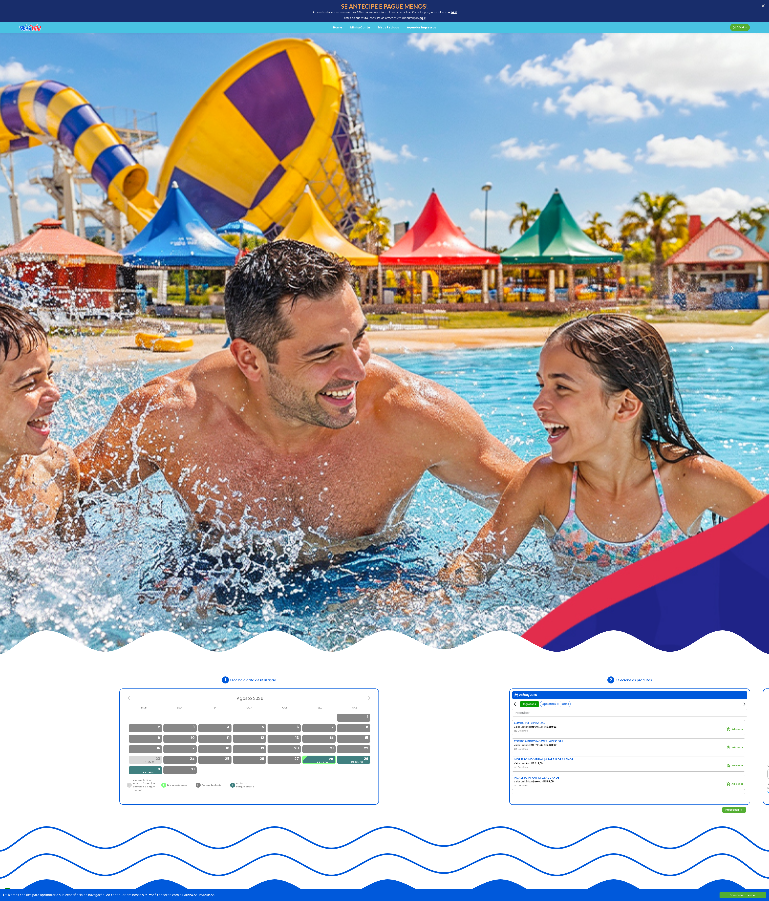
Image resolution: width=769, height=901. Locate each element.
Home (337, 27)
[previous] (38, 348)
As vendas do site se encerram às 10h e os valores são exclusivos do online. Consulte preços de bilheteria (384, 12)
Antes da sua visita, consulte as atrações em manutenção (382, 18)
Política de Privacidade (198, 895)
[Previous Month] (129, 698)
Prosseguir (732, 810)
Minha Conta (360, 27)
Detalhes (523, 731)
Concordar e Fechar (743, 895)
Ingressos (529, 704)
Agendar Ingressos (421, 27)
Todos (564, 704)
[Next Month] (369, 698)
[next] (730, 348)
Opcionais (549, 704)
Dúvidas (742, 27)
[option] (353, 718)
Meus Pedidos (388, 27)
